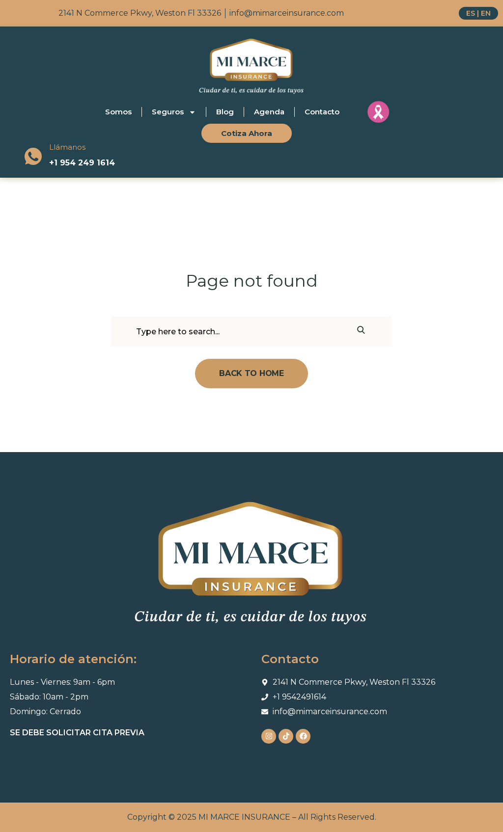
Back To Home (251, 373)
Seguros (168, 111)
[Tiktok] (286, 736)
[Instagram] (268, 736)
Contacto (322, 111)
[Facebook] (303, 736)
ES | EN (478, 13)
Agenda (269, 111)
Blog (225, 111)
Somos (118, 111)
